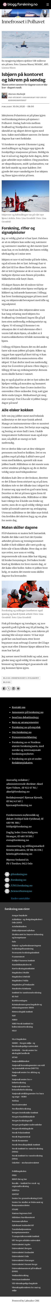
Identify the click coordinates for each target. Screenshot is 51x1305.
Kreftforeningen (19, 1000)
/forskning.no (18, 879)
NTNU (14, 1057)
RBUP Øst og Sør (19, 1179)
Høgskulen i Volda (20, 980)
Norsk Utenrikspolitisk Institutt (26, 1145)
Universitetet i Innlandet (23, 1252)
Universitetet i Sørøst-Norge (24, 1264)
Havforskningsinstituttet (23, 968)
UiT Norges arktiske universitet (26, 1240)
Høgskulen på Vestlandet (23, 984)
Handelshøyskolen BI (21, 964)
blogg (6, 682)
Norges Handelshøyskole (23, 1117)
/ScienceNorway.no (21, 891)
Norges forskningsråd (22, 1120)
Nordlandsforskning (21, 1109)
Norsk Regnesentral (21, 1137)
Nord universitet (19, 1105)
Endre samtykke (20, 898)
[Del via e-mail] (18, 688)
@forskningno (18, 874)
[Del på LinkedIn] (13, 688)
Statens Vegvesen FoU (22, 1213)
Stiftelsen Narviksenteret (23, 1217)
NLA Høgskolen (19, 1039)
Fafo (14, 941)
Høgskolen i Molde (20, 972)
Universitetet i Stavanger (23, 1260)
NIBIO (14, 1020)
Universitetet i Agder (21, 1244)
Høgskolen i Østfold (21, 977)
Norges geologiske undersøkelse (27, 1125)
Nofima (15, 1101)
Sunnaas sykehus (20, 1221)
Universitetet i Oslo (20, 1256)
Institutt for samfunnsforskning (26, 992)
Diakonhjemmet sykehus (23, 930)
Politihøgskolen (19, 1171)
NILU (14, 1031)
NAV (14, 1015)
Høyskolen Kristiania (21, 988)
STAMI (15, 1209)
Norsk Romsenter (20, 1140)
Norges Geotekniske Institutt (25, 1112)
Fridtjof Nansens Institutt (23, 960)
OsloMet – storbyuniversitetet (25, 1163)
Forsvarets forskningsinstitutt (25, 952)
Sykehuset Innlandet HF (23, 1225)
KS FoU (15, 996)
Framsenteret (18, 957)
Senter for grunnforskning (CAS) (27, 1198)
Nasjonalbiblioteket (20, 1061)
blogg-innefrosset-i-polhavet (21, 678)
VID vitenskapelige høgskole (25, 1283)
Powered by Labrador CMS (25, 1301)
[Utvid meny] (47, 4)
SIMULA (15, 1190)
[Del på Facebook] (4, 688)
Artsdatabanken (19, 926)
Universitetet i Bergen (22, 1248)
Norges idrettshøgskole (22, 1128)
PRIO (14, 1175)
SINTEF (15, 1194)
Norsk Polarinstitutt (21, 1132)
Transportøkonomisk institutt (25, 1236)
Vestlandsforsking (20, 1275)
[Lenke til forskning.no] (22, 3)
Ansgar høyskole (19, 915)
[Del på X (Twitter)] (8, 688)
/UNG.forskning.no (21, 885)
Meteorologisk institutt (22, 1012)
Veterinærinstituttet (21, 1279)
